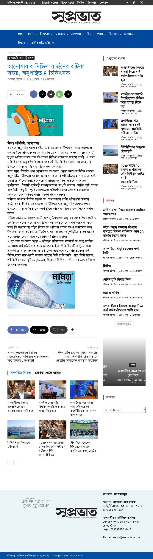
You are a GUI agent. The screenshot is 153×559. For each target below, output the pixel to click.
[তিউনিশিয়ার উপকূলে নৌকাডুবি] (21, 429)
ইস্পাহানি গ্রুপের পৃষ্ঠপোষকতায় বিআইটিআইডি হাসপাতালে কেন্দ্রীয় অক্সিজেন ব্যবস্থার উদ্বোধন (77, 357)
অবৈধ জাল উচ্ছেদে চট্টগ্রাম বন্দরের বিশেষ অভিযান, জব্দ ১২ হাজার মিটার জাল (123, 231)
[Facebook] (134, 2)
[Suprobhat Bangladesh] (76, 17)
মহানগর (60, 34)
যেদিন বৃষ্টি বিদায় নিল (117, 279)
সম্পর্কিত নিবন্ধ (20, 373)
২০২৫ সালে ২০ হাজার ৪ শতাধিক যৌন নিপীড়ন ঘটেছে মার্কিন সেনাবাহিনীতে (133, 174)
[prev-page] (9, 462)
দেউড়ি (124, 365)
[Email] (42, 94)
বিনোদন (113, 34)
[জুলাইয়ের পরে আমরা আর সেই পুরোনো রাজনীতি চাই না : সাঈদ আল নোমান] (84, 389)
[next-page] (15, 462)
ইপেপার (92, 2)
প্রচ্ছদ (21, 34)
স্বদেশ (31, 34)
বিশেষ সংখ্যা (67, 2)
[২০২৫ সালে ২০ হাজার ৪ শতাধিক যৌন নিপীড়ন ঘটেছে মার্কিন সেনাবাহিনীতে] (52, 429)
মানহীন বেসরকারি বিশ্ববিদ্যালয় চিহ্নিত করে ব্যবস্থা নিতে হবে (52, 407)
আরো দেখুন (123, 324)
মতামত (128, 34)
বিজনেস (45, 34)
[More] (72, 330)
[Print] (51, 94)
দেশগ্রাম (76, 34)
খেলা (100, 34)
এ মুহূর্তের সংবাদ (16, 58)
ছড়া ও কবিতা (111, 293)
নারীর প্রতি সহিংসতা (43, 43)
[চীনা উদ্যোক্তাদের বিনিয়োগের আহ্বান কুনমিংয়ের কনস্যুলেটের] (84, 429)
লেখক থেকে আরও (48, 373)
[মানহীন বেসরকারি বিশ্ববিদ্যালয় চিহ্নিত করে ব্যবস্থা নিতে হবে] (52, 389)
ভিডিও (80, 2)
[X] (142, 2)
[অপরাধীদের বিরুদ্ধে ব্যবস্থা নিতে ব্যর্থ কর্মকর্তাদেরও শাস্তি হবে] (21, 389)
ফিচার (21, 43)
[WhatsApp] (59, 94)
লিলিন (107, 266)
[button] (127, 2)
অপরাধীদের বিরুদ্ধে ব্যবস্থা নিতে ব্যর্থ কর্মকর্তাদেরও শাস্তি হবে (20, 407)
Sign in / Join (50, 2)
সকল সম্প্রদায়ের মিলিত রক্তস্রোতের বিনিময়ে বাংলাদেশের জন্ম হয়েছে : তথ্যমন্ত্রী (28, 357)
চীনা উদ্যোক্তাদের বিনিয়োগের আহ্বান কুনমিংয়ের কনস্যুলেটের (83, 447)
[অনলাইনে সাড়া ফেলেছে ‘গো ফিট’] (124, 361)
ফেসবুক (104, 2)
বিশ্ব (89, 34)
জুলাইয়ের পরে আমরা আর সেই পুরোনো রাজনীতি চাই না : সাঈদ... (131, 127)
